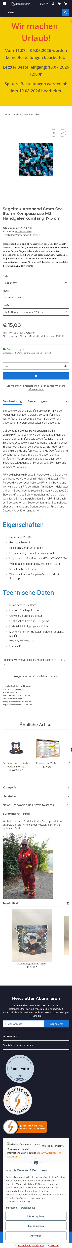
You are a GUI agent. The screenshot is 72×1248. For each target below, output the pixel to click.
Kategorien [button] (10, 787)
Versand (30, 332)
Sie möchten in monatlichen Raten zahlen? (36, 387)
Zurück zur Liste (13, 114)
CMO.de (54, 1245)
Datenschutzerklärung (21, 1008)
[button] (53, 3)
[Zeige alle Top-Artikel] (68, 903)
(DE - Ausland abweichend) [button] (38, 352)
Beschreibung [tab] (12, 401)
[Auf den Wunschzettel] (62, 133)
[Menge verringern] (6, 366)
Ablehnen (36, 1235)
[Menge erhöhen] (65, 366)
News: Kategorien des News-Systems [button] (28, 805)
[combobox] (36, 282)
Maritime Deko (23, 231)
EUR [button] (42, 3)
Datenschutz (28, 1207)
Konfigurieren (36, 1226)
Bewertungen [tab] (37, 401)
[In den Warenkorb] (5, 125)
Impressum (12, 1207)
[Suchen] (65, 12)
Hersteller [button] (9, 796)
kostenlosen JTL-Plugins (31, 1245)
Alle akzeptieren (36, 1216)
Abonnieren (56, 1023)
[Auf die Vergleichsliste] (53, 133)
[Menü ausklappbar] (4, 2)
